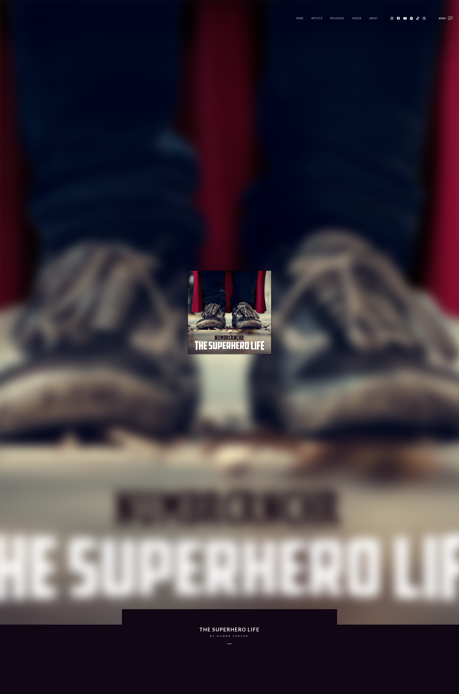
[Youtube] (405, 18)
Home (300, 18)
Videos (357, 18)
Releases (337, 18)
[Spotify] (411, 18)
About (373, 18)
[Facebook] (398, 18)
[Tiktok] (418, 18)
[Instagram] (392, 18)
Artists (317, 18)
